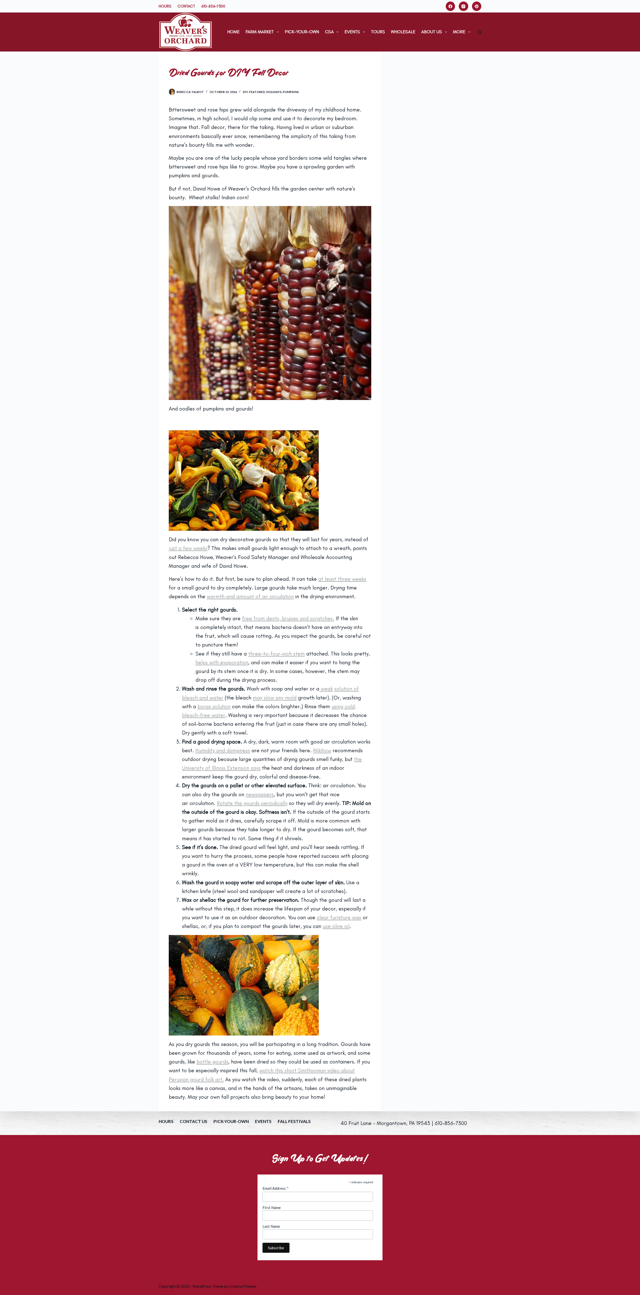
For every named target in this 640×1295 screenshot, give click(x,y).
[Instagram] (463, 6)
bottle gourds (212, 1061)
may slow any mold (274, 697)
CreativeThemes (242, 1286)
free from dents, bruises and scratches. (288, 618)
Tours (378, 31)
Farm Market (260, 31)
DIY (245, 92)
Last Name (271, 1226)
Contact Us (193, 1121)
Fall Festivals (294, 1121)
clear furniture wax (339, 917)
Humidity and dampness (222, 750)
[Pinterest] (477, 6)
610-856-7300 (213, 6)
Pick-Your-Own (302, 31)
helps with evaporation (222, 662)
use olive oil (336, 926)
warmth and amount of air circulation (250, 596)
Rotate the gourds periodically (252, 803)
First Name (271, 1207)
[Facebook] (450, 6)
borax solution (214, 706)
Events (352, 31)
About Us (431, 31)
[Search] (479, 32)
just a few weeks (188, 548)
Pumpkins (291, 92)
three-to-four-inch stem (276, 653)
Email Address (275, 1188)
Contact (186, 6)
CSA (329, 31)
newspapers (260, 794)
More (459, 31)
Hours (165, 6)
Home (233, 31)
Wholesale (403, 31)
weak (326, 689)
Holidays (274, 92)
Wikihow (322, 750)
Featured (257, 92)
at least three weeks (342, 579)
